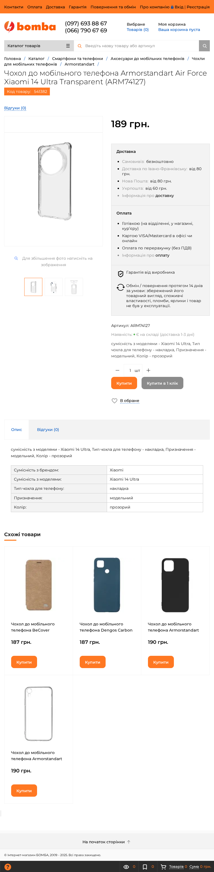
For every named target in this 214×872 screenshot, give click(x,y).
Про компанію (154, 6)
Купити (124, 383)
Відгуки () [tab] (48, 429)
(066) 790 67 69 (86, 30)
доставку (164, 195)
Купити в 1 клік (162, 383)
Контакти (13, 6)
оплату (162, 255)
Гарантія (78, 6)
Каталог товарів (24, 45)
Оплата (34, 6)
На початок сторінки (104, 841)
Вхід (179, 6)
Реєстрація (198, 6)
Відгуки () (15, 107)
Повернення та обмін (113, 6)
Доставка (55, 6)
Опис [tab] (16, 429)
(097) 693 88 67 (86, 23)
